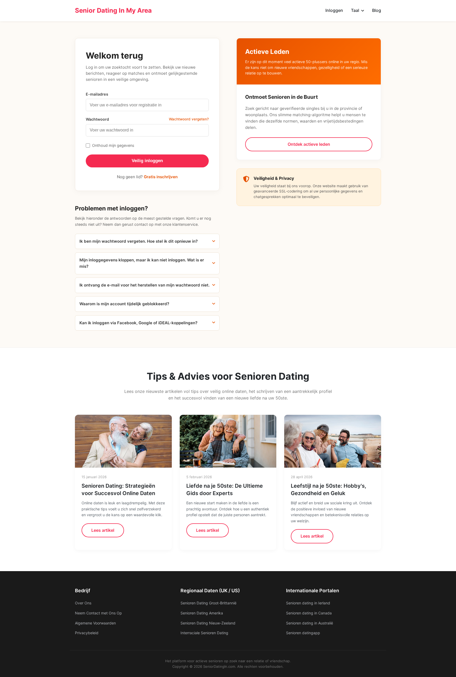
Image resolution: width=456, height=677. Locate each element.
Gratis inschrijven (161, 176)
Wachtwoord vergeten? (189, 119)
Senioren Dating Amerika (201, 613)
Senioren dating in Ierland (308, 603)
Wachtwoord (97, 119)
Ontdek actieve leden (309, 144)
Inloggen (334, 10)
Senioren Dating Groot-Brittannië (208, 603)
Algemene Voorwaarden (95, 623)
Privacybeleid (86, 633)
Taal (355, 10)
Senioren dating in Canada (309, 613)
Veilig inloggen (147, 160)
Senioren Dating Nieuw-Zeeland (207, 623)
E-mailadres (97, 94)
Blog (376, 10)
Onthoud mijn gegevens (113, 145)
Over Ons (83, 603)
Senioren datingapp (303, 633)
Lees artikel (102, 530)
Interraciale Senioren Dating (204, 633)
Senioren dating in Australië (309, 623)
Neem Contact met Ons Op (98, 613)
